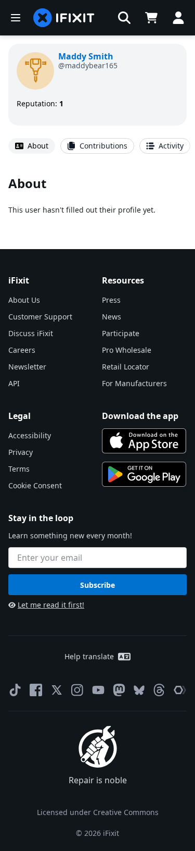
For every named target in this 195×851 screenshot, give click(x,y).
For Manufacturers (134, 383)
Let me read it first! (51, 605)
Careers (21, 350)
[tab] (31, 146)
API (14, 383)
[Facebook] (36, 690)
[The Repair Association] (180, 690)
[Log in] (178, 17)
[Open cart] (151, 17)
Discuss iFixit (30, 333)
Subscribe (97, 585)
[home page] (64, 17)
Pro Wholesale (126, 350)
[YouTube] (98, 690)
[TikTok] (15, 690)
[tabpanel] (97, 195)
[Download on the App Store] (144, 440)
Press (111, 300)
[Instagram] (77, 690)
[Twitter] (56, 690)
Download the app (140, 416)
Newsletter (27, 367)
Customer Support (40, 317)
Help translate (89, 656)
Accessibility (29, 435)
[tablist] (97, 146)
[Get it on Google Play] (144, 474)
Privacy (20, 452)
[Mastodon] (119, 690)
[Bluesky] (139, 690)
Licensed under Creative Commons (98, 812)
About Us (24, 300)
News (111, 317)
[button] (124, 17)
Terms (19, 469)
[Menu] (15, 17)
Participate (120, 333)
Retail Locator (125, 367)
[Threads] (159, 690)
